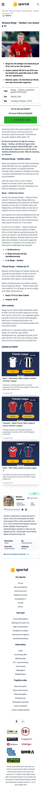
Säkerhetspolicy (20, 659)
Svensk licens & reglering (20, 635)
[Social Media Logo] (16, 721)
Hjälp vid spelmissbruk (20, 627)
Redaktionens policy (20, 595)
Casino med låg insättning (20, 710)
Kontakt (20, 603)
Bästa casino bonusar (20, 690)
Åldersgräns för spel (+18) (20, 623)
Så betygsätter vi (20, 599)
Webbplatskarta (20, 674)
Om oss (20, 583)
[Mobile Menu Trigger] (3, 4)
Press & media (20, 666)
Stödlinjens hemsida (30, 780)
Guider (20, 651)
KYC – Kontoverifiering (20, 662)
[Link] (20, 364)
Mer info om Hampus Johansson (14, 554)
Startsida (5, 11)
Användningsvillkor (20, 655)
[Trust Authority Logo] (13, 739)
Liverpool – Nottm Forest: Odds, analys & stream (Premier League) (19, 424)
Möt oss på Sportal (20, 587)
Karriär (20, 607)
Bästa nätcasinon (21, 686)
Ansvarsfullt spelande (20, 619)
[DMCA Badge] (13, 731)
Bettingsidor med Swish (21, 702)
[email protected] (13, 509)
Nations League (15, 11)
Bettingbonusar (20, 698)
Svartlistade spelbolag (20, 639)
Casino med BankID (20, 706)
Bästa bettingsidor (20, 694)
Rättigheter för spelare (20, 631)
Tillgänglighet (20, 670)
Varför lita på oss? (20, 591)
